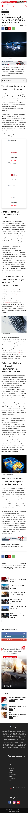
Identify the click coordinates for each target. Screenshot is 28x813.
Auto (6, 9)
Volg (24, 636)
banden (19, 352)
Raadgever (4, 595)
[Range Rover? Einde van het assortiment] (5, 608)
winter (22, 546)
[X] (6, 28)
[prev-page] (2, 621)
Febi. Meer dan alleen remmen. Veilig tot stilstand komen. (18, 579)
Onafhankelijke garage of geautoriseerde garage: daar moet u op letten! (7, 567)
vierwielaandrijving (6, 546)
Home (2, 9)
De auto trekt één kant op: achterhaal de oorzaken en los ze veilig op (17, 586)
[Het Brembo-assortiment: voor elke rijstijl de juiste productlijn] (5, 615)
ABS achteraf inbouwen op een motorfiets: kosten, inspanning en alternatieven (17, 594)
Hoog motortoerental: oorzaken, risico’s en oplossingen (16, 601)
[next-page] (5, 621)
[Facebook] (2, 28)
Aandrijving (8, 544)
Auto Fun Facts (4, 610)
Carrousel (6, 11)
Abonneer (22, 639)
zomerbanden (14, 295)
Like (24, 633)
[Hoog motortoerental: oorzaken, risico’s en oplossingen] (5, 601)
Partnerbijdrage (5, 581)
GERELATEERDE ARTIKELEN (7, 573)
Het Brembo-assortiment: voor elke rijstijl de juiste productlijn (17, 615)
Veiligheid (4, 588)
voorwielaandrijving (15, 546)
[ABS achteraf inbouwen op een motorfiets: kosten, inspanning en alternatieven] (5, 594)
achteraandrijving (15, 544)
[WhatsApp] (13, 28)
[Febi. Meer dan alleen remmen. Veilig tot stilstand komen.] (5, 579)
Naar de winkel (19, 788)
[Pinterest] (9, 28)
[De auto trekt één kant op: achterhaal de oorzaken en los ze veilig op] (5, 587)
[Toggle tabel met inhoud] (23, 80)
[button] (2, 6)
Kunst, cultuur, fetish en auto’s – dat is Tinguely (21, 566)
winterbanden (7, 302)
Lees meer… (14, 160)
